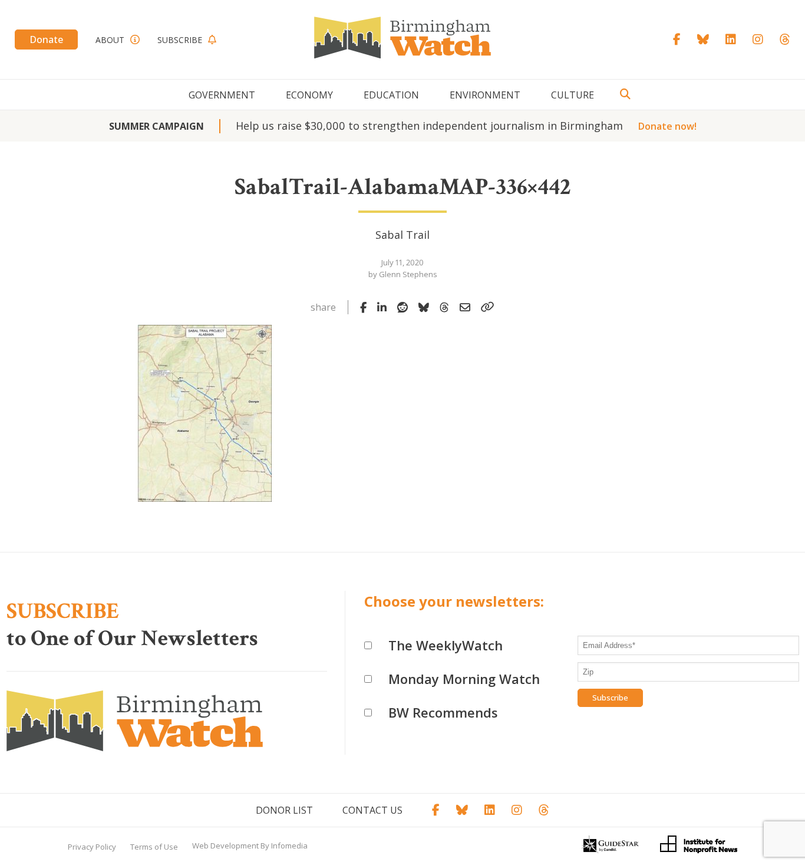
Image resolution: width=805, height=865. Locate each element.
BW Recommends (443, 712)
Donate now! (667, 126)
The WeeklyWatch (445, 645)
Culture (572, 94)
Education (391, 94)
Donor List (284, 810)
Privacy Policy (92, 846)
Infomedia (289, 845)
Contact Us (372, 810)
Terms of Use (154, 846)
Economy (309, 94)
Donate (46, 39)
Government (222, 94)
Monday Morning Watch (464, 679)
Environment (485, 94)
